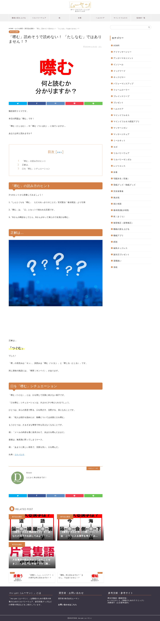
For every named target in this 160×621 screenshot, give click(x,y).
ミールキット (120, 140)
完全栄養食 (119, 191)
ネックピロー (120, 77)
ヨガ (116, 147)
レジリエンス (120, 166)
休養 (80, 18)
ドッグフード (120, 71)
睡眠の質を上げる (19, 18)
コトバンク (19, 454)
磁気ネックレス (121, 248)
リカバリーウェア (39, 18)
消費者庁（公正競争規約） (119, 603)
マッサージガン (121, 128)
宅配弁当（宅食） (122, 178)
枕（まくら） (120, 216)
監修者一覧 (141, 18)
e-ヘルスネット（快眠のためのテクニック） (126, 600)
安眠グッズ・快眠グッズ (125, 185)
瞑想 (116, 242)
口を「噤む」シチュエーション (36, 168)
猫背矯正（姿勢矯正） (124, 223)
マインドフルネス (121, 18)
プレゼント (119, 102)
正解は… (25, 165)
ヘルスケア (100, 18)
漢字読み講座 (14, 32)
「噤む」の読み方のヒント (34, 161)
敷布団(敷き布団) (121, 210)
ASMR (117, 45)
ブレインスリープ (122, 96)
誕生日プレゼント (122, 254)
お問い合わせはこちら (67, 605)
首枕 (116, 267)
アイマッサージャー (123, 52)
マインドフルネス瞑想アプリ (127, 121)
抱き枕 (117, 197)
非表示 (59, 152)
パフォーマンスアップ (124, 83)
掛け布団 (118, 204)
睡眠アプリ (119, 235)
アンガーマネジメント (124, 58)
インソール (119, 64)
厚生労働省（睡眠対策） (118, 598)
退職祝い (118, 261)
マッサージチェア (122, 134)
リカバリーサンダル (123, 159)
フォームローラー (122, 90)
